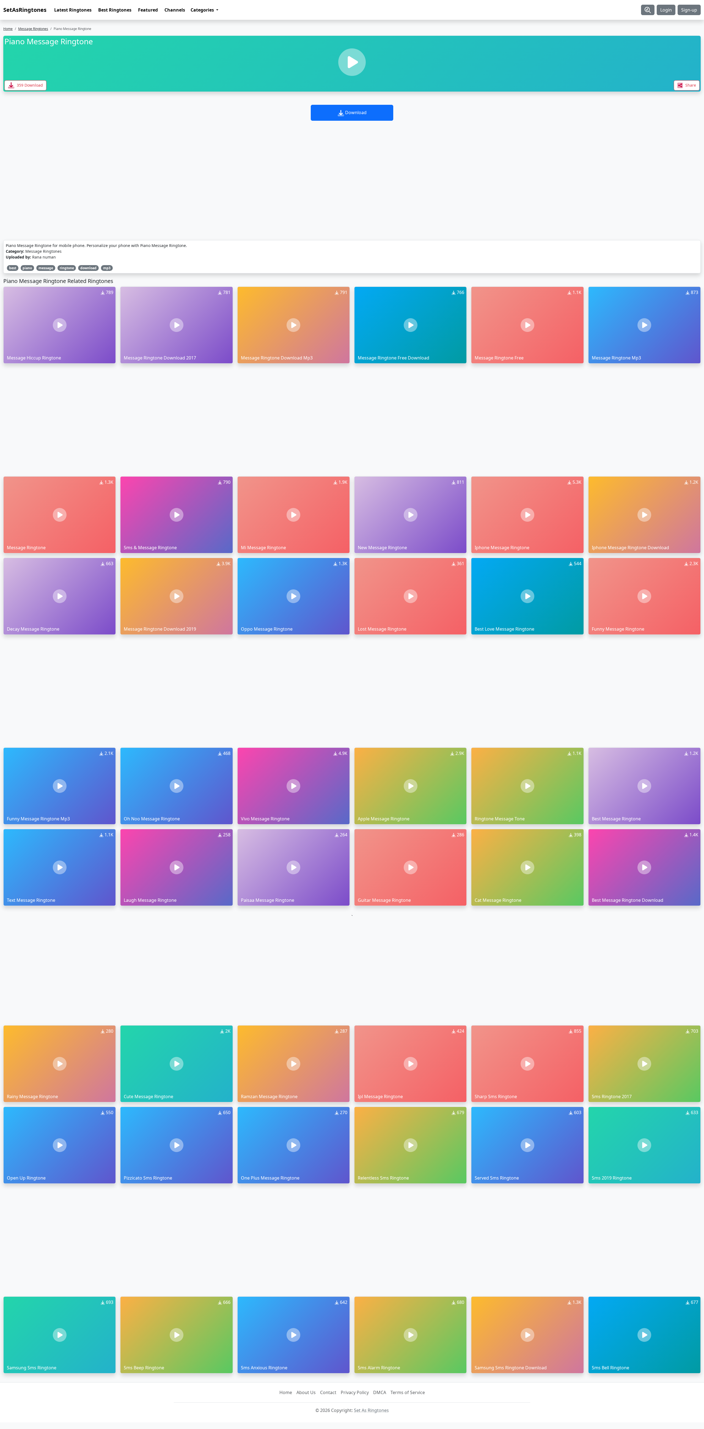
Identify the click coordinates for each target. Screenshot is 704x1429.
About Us (306, 1392)
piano (27, 268)
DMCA (379, 1392)
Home (8, 28)
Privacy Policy (355, 1392)
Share (690, 85)
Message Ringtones (33, 28)
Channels (174, 10)
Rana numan (44, 257)
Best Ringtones (114, 10)
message (45, 268)
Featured (148, 10)
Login (666, 10)
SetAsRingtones (24, 9)
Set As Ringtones (371, 1410)
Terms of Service (408, 1392)
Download (355, 112)
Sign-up (689, 10)
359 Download (29, 85)
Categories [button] (203, 10)
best (12, 268)
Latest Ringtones (73, 10)
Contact (328, 1392)
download (88, 268)
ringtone (67, 268)
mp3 (107, 268)
